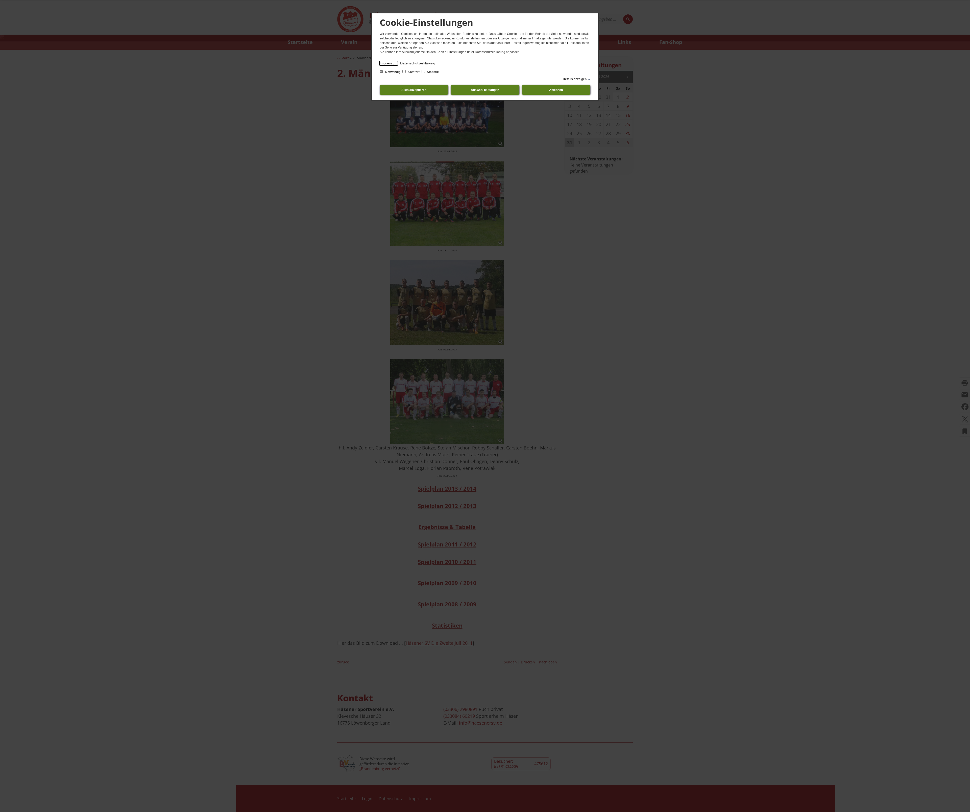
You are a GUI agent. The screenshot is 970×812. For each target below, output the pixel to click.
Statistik (432, 72)
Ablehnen (556, 90)
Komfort (413, 72)
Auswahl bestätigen (485, 90)
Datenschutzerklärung (417, 63)
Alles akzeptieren (413, 90)
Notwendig (392, 72)
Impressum (389, 63)
